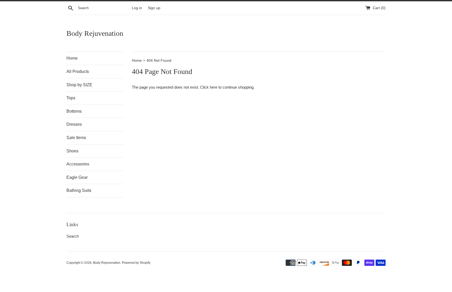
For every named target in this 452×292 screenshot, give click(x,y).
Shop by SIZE (79, 85)
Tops (70, 98)
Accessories (77, 164)
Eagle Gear (77, 177)
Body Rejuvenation (94, 33)
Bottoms (74, 111)
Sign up (154, 8)
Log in (137, 8)
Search (72, 236)
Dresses (74, 124)
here (213, 87)
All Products (77, 71)
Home (72, 58)
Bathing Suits (78, 190)
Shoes (72, 151)
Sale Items (76, 137)
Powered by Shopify (136, 263)
